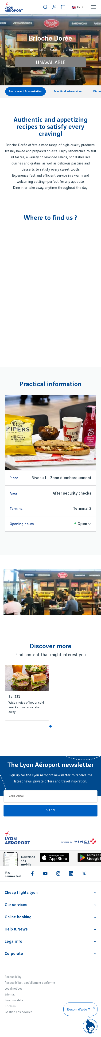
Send (50, 810)
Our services (16, 905)
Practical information (68, 91)
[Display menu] (93, 7)
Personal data (14, 1000)
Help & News (16, 929)
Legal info (13, 941)
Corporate (14, 954)
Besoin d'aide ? (78, 1009)
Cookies (10, 1006)
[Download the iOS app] (53, 858)
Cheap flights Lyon (21, 893)
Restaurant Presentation (25, 91)
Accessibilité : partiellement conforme (30, 982)
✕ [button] (94, 1008)
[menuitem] (45, 7)
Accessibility (13, 977)
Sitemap (10, 994)
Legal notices (14, 988)
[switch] (45, 7)
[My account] (54, 7)
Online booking (18, 917)
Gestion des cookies (18, 1012)
